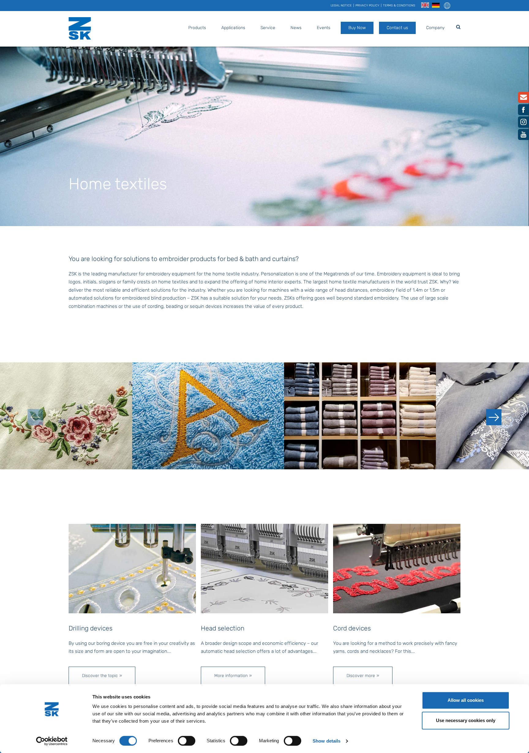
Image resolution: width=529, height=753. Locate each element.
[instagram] (523, 123)
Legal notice (341, 5)
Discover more (361, 675)
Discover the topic (100, 675)
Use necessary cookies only (465, 720)
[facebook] (523, 111)
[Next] (493, 417)
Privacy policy (367, 5)
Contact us (397, 27)
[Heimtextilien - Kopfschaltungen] (264, 568)
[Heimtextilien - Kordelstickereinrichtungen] (396, 568)
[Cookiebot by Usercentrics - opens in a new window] (52, 741)
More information (231, 675)
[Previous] (35, 417)
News (296, 27)
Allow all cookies (466, 700)
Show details (326, 741)
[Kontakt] (523, 98)
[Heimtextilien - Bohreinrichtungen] (132, 568)
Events (323, 27)
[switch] (186, 741)
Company (435, 27)
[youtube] (523, 136)
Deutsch (436, 5)
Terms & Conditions (399, 5)
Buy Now (357, 27)
